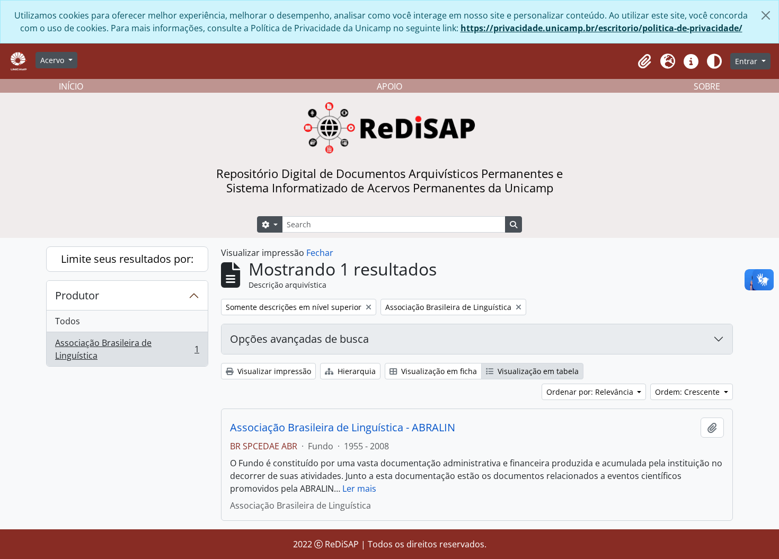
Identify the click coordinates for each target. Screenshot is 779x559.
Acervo (53, 60)
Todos (67, 321)
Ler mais (359, 488)
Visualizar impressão (273, 371)
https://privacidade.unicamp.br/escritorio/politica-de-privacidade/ (601, 28)
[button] (644, 61)
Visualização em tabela (537, 371)
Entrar (747, 61)
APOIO (389, 86)
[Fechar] (765, 15)
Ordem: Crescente (688, 392)
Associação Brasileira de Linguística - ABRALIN (342, 427)
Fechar (319, 253)
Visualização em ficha (438, 371)
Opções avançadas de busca (299, 339)
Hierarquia (355, 371)
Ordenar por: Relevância (590, 392)
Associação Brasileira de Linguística (127, 349)
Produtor (77, 295)
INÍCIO (71, 86)
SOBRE (707, 86)
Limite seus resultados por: (127, 259)
